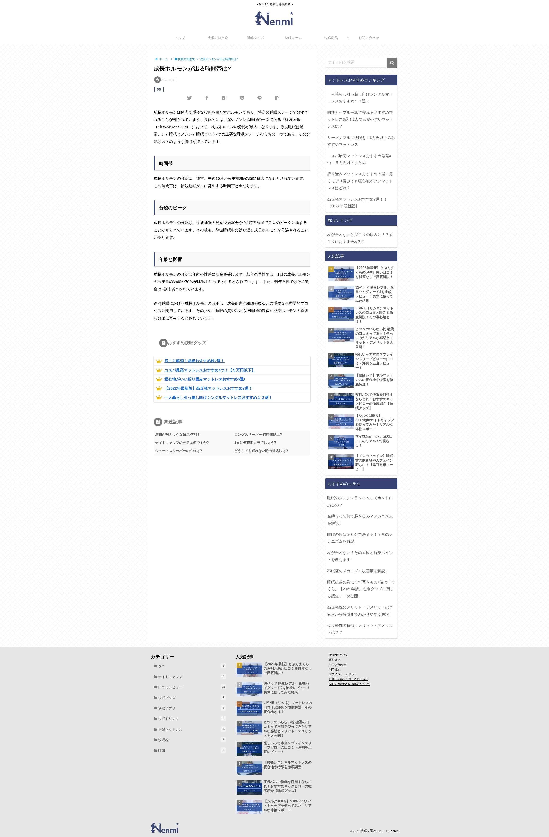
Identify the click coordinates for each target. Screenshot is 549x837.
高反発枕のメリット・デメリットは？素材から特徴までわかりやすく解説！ (360, 610)
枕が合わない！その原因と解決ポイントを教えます (360, 556)
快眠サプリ (191, 708)
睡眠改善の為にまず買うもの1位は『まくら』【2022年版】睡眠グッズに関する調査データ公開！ (361, 589)
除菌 (191, 750)
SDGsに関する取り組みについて (349, 684)
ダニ (191, 666)
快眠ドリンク (191, 719)
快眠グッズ (191, 698)
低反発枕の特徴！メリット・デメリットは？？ (360, 629)
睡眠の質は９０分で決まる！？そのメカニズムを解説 (360, 537)
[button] (392, 63)
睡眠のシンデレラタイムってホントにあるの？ (360, 501)
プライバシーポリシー (343, 674)
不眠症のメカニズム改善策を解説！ (358, 571)
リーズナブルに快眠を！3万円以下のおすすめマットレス (361, 141)
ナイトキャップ (191, 677)
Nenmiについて (338, 655)
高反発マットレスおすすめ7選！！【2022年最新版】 (357, 202)
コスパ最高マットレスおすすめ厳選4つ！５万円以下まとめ (359, 159)
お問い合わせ (337, 664)
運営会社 (334, 659)
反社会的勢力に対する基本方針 (348, 679)
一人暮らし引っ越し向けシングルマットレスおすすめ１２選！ (360, 97)
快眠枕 (191, 740)
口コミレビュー (191, 687)
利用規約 (334, 669)
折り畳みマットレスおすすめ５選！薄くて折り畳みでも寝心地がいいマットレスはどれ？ (360, 181)
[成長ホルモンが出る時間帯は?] (224, 97)
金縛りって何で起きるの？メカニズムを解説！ (360, 519)
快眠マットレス (191, 729)
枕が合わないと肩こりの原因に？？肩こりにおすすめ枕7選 (360, 238)
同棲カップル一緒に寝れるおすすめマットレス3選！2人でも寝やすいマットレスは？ (360, 119)
